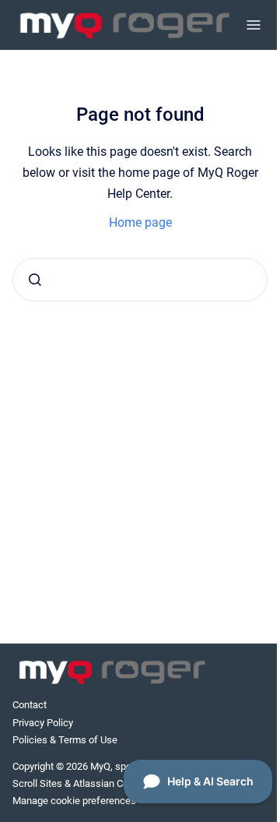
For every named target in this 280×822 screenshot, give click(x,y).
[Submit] (35, 279)
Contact (29, 705)
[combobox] (140, 280)
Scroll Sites (37, 783)
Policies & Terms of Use (64, 740)
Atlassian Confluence (119, 783)
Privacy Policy (42, 723)
